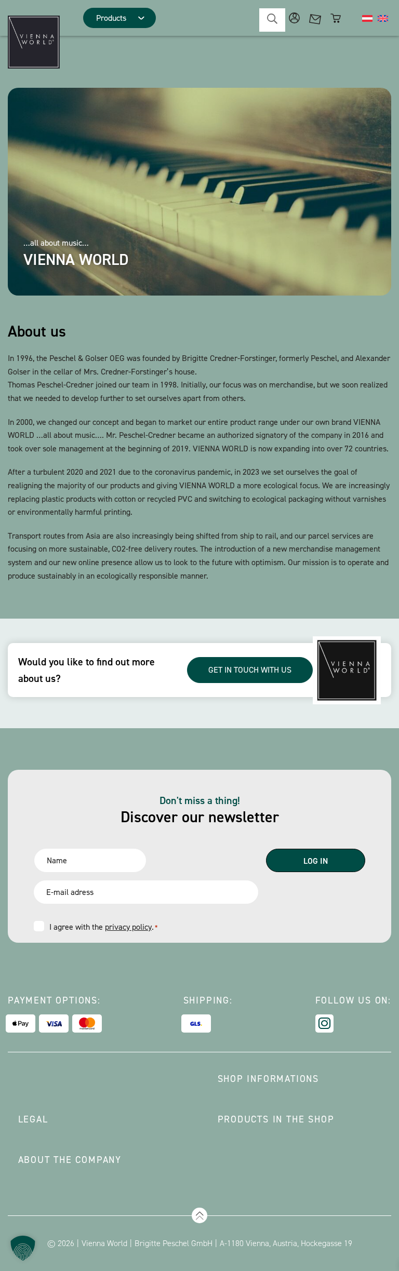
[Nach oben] (199, 1215)
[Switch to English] (383, 18)
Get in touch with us (249, 669)
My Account (294, 17)
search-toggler (272, 20)
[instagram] (324, 1023)
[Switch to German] (367, 18)
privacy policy (128, 926)
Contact (315, 17)
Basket (335, 17)
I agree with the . (103, 926)
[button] (23, 1248)
